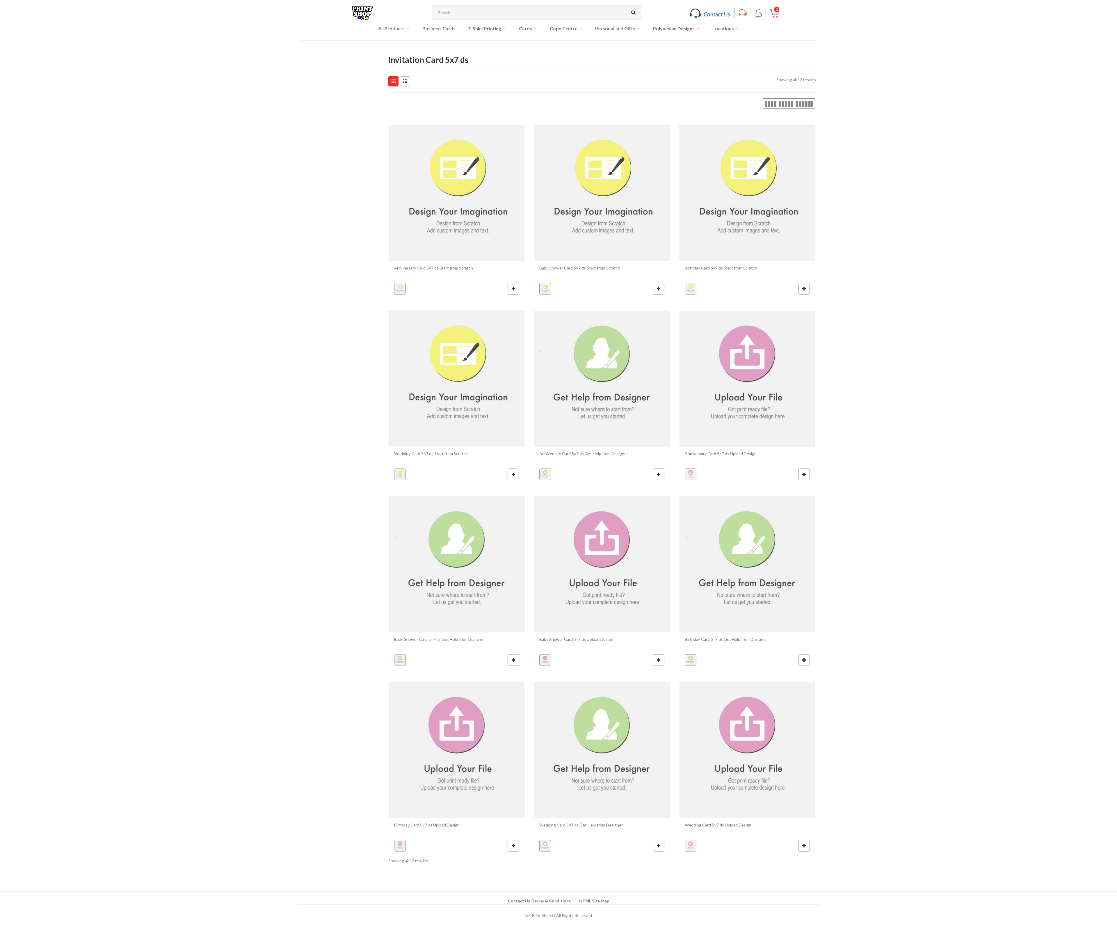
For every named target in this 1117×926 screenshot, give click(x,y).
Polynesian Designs (674, 28)
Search (633, 12)
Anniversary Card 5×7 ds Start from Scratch (433, 267)
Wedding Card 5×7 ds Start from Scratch (431, 453)
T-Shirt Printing (484, 28)
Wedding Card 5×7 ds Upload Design (718, 824)
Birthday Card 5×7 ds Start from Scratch (721, 267)
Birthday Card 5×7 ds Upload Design (427, 824)
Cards (525, 28)
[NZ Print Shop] (362, 12)
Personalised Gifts (615, 28)
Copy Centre (563, 28)
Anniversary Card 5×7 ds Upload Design (721, 453)
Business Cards (439, 28)
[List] (405, 81)
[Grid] (393, 81)
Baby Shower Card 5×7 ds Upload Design (576, 639)
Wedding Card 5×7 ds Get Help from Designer (581, 824)
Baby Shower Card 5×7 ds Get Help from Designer (439, 639)
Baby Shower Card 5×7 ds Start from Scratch (579, 267)
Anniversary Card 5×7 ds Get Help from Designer (583, 453)
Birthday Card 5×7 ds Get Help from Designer (726, 639)
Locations (723, 28)
